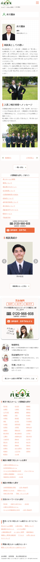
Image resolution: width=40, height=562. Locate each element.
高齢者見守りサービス (10, 210)
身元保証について (9, 206)
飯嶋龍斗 (8, 158)
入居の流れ (19, 526)
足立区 (27, 504)
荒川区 (5, 504)
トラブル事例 (21, 529)
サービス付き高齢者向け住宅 (12, 471)
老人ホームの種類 (9, 179)
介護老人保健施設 (8, 474)
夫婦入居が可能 (8, 493)
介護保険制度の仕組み (10, 194)
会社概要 (4, 556)
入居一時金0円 (23, 487)
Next (35, 261)
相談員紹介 (30, 532)
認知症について (8, 198)
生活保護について (9, 191)
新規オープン (21, 490)
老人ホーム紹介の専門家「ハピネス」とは (19, 378)
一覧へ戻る (19, 167)
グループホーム (29, 471)
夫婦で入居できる (16, 504)
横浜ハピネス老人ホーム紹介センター (13, 547)
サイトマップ (5, 538)
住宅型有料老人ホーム (10, 468)
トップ (3, 7)
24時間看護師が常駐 (9, 487)
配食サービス (7, 214)
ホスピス (20, 474)
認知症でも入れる (8, 490)
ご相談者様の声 (6, 532)
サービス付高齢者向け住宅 (11, 510)
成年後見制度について (10, 202)
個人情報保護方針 (21, 556)
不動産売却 (6, 217)
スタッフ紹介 (10, 7)
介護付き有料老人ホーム (10, 465)
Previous (4, 261)
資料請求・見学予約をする (21, 321)
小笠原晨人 (30, 158)
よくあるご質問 (19, 532)
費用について (7, 183)
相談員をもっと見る (20, 286)
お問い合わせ (30, 535)
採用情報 (11, 556)
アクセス (21, 535)
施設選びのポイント (10, 187)
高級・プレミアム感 (22, 493)
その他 (21, 477)
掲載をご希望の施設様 (8, 535)
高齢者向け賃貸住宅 (9, 477)
